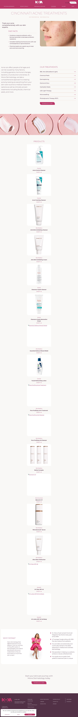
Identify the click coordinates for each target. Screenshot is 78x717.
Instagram (69, 699)
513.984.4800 (17, 699)
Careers (42, 701)
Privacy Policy (31, 707)
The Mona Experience (9, 6)
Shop (73, 6)
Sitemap (54, 703)
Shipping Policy (56, 699)
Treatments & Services (39, 6)
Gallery (64, 6)
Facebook (69, 701)
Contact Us (55, 701)
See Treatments (33, 17)
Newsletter (43, 703)
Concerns (53, 6)
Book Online (73, 2)
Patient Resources (44, 699)
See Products (44, 17)
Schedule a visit (47, 103)
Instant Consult (24, 6)
